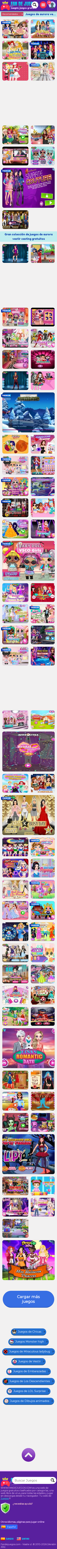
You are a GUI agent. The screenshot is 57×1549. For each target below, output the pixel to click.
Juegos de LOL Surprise (29, 1391)
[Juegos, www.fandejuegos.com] (19, 5)
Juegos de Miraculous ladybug (29, 1351)
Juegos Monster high (29, 1341)
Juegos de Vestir (29, 1361)
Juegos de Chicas (29, 1331)
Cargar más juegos (28, 1299)
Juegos (5, 1498)
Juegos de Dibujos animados (29, 1401)
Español (11, 1527)
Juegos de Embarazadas (29, 1371)
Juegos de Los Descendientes (29, 1381)
